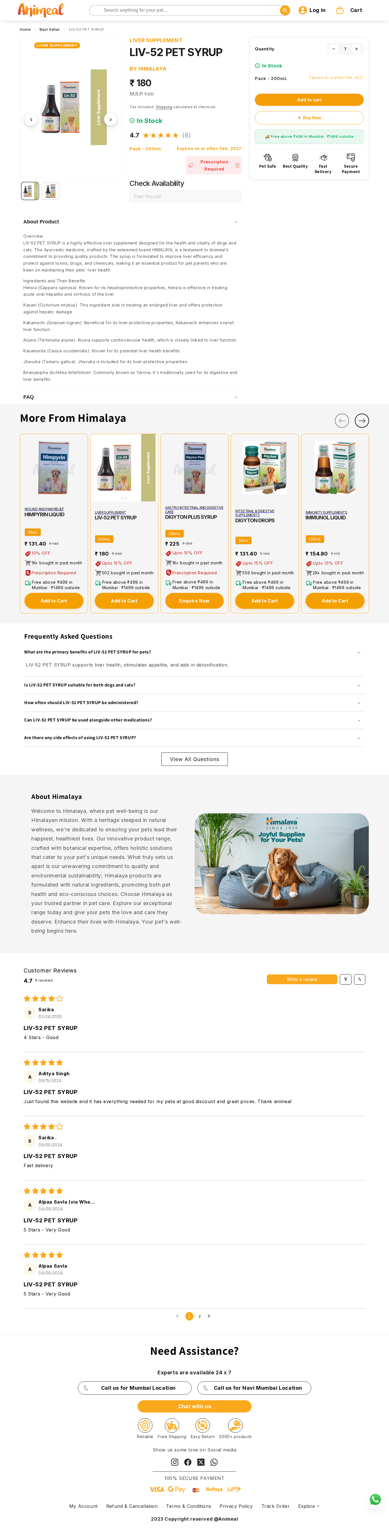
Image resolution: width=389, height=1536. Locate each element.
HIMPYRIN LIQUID (44, 514)
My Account (83, 1506)
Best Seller (50, 29)
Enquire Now (194, 601)
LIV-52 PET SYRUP (116, 518)
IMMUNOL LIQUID (326, 518)
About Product (41, 222)
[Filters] (346, 979)
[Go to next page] (210, 1316)
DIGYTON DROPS (255, 520)
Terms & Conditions (188, 1506)
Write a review (302, 979)
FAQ (28, 397)
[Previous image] (96, 468)
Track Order (275, 1506)
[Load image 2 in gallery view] (50, 191)
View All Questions (194, 759)
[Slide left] (342, 421)
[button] (350, 10)
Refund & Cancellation (132, 1506)
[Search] (94, 11)
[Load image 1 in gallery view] (30, 191)
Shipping (164, 107)
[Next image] (153, 468)
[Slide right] (362, 421)
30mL (33, 532)
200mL (104, 539)
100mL (174, 533)
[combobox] (189, 10)
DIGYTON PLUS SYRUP (191, 517)
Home (25, 29)
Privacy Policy (236, 1506)
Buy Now (312, 117)
